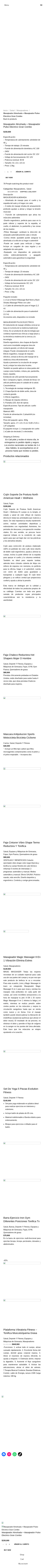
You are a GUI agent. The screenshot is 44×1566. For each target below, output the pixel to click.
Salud (12, 110)
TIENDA (5, 1499)
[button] (6, 606)
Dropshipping (7, 1511)
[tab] (13, 192)
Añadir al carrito (23, 172)
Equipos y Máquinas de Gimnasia (22, 851)
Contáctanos (7, 1507)
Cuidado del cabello (10, 1487)
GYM (30, 667)
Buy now (9, 177)
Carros (6, 743)
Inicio (5, 110)
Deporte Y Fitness (16, 664)
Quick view (6, 612)
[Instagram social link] (20, 1)
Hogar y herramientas (10, 1462)
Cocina (4, 1483)
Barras (11, 1227)
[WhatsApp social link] (23, 1)
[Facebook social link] (18, 1)
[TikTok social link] (26, 1)
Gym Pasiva (14, 854)
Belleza (5, 1466)
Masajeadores (23, 110)
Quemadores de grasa (19, 670)
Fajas (11, 503)
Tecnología (6, 1479)
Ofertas (4, 1503)
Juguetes (5, 1475)
